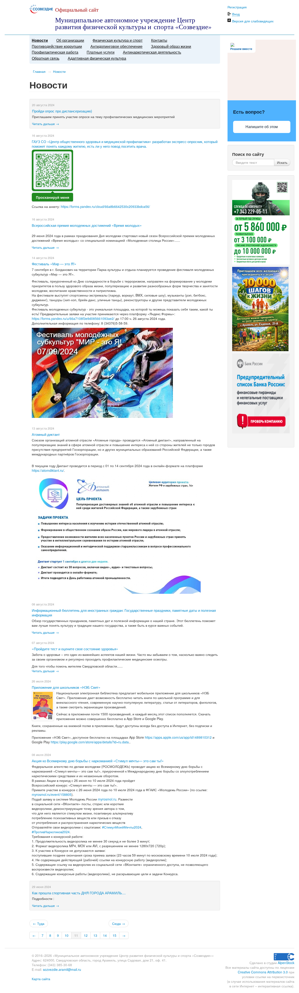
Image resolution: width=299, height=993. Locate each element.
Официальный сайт (77, 9)
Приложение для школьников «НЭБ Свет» (66, 687)
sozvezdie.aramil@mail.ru (62, 969)
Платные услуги (100, 52)
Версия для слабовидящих (253, 21)
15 (114, 935)
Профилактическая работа (55, 52)
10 (66, 935)
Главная (39, 71)
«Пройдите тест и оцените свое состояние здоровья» (75, 648)
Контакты (159, 40)
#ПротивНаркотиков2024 (51, 831)
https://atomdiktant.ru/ (48, 470)
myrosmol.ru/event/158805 (51, 794)
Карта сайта (41, 978)
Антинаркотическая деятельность (152, 52)
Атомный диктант (46, 434)
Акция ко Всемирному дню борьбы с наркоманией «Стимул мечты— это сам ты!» (98, 760)
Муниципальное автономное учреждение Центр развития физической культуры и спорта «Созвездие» (133, 23)
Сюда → (118, 923)
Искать (282, 162)
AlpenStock (286, 962)
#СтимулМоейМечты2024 (121, 827)
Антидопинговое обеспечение (116, 46)
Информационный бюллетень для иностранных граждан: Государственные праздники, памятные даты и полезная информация (124, 612)
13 (95, 935)
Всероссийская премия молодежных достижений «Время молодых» (87, 225)
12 (86, 935)
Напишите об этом (262, 127)
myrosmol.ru (107, 799)
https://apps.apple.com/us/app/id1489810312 (178, 737)
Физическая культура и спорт (117, 40)
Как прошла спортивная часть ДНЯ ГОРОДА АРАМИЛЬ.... (79, 892)
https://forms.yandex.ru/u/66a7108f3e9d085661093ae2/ (73, 318)
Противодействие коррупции (57, 46)
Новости (40, 40)
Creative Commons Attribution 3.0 (263, 972)
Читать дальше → (45, 123)
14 (105, 935)
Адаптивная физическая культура (97, 58)
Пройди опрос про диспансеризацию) (62, 110)
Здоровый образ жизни (171, 46)
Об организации (70, 40)
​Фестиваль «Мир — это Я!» (54, 263)
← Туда (38, 923)
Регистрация (237, 7)
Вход (236, 14)
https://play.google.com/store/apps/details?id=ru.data (90, 742)
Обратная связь (45, 58)
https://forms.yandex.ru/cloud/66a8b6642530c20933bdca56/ (105, 206)
